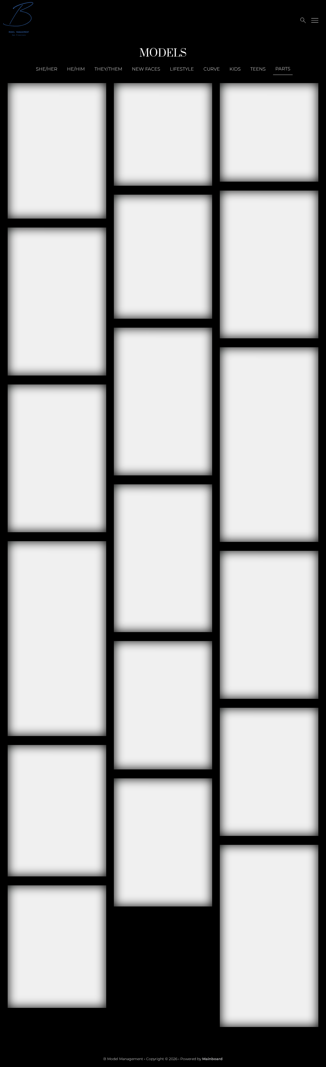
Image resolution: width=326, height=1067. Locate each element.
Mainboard (212, 1059)
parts (282, 69)
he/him (76, 69)
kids (235, 69)
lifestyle (182, 69)
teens (258, 69)
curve (211, 69)
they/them (108, 69)
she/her (46, 69)
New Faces (146, 69)
